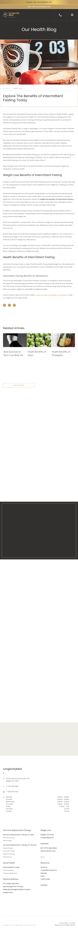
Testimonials (45, 879)
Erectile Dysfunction (8, 870)
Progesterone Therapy (9, 854)
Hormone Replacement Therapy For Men (18, 835)
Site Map (72, 923)
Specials (44, 873)
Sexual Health (9, 863)
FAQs (42, 876)
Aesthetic (45, 843)
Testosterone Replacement (10, 873)
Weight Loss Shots (47, 835)
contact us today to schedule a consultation (51, 295)
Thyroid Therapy (7, 840)
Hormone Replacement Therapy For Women (20, 845)
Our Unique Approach (11, 883)
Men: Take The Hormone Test (39, 7)
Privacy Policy (63, 923)
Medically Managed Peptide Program (17, 889)
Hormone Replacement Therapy (17, 830)
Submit (60, 442)
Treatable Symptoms (49, 870)
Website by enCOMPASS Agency (65, 925)
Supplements (8, 892)
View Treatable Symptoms (39, 548)
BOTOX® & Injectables (49, 848)
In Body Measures (47, 838)
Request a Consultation (39, 710)
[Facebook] (3, 773)
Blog (42, 857)
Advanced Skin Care (48, 851)
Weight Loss (46, 830)
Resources (45, 863)
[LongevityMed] (10, 13)
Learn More (39, 750)
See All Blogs (18, 385)
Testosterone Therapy (9, 837)
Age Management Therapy (13, 886)
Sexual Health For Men (11, 867)
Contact (44, 885)
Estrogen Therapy (7, 848)
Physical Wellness (10, 879)
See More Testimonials (19, 616)
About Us (44, 867)
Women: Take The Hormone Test (39, 2)
